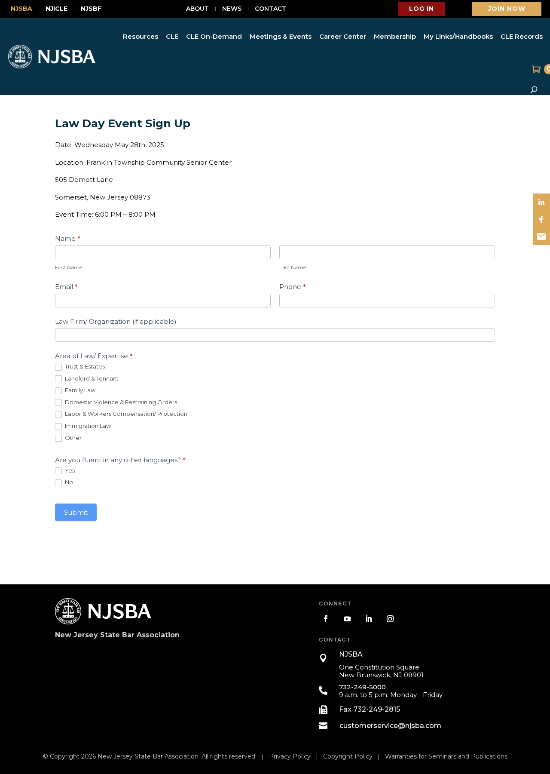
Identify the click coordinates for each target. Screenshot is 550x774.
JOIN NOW (507, 8)
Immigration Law (87, 425)
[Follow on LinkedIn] (369, 619)
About (197, 9)
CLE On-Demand (214, 36)
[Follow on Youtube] (347, 619)
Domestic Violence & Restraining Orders (120, 402)
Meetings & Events (281, 36)
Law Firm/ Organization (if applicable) (116, 321)
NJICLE (56, 9)
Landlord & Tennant (91, 378)
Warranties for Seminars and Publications (446, 756)
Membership (395, 36)
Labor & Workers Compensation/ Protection (125, 413)
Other (73, 437)
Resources (140, 36)
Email (66, 287)
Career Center (342, 36)
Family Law (79, 390)
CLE (172, 36)
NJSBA (21, 9)
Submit (76, 512)
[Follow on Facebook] (326, 619)
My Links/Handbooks (458, 36)
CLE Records (522, 36)
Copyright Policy (348, 756)
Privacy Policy (290, 756)
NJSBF (91, 9)
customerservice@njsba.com (390, 726)
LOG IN (421, 8)
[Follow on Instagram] (390, 619)
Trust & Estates (84, 366)
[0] (535, 69)
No (68, 482)
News (231, 9)
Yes (69, 470)
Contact (270, 9)
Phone (292, 287)
